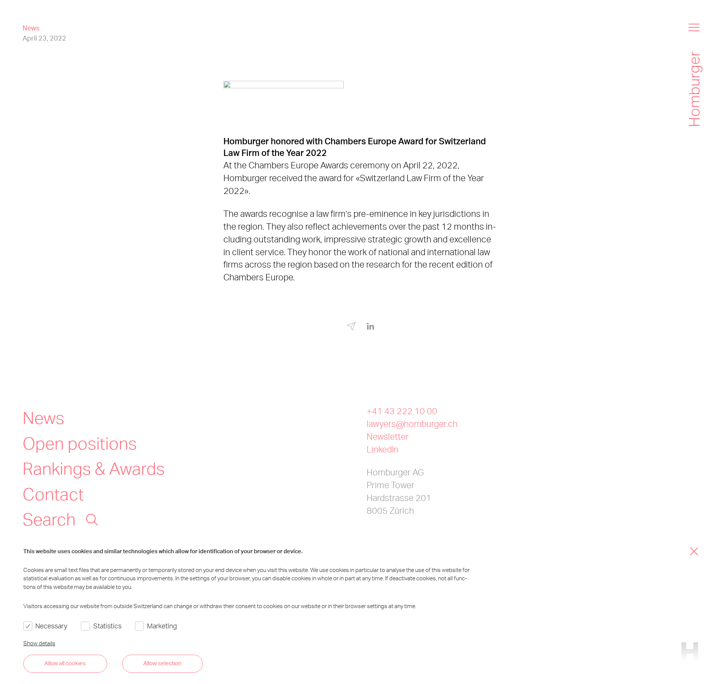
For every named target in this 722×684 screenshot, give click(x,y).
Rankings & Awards (94, 468)
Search (49, 519)
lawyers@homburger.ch (412, 423)
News (43, 417)
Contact (53, 493)
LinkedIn (383, 449)
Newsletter (388, 436)
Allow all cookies (65, 663)
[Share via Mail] (351, 327)
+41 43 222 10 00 (402, 411)
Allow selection (162, 663)
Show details (39, 643)
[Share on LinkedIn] (370, 326)
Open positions (80, 443)
